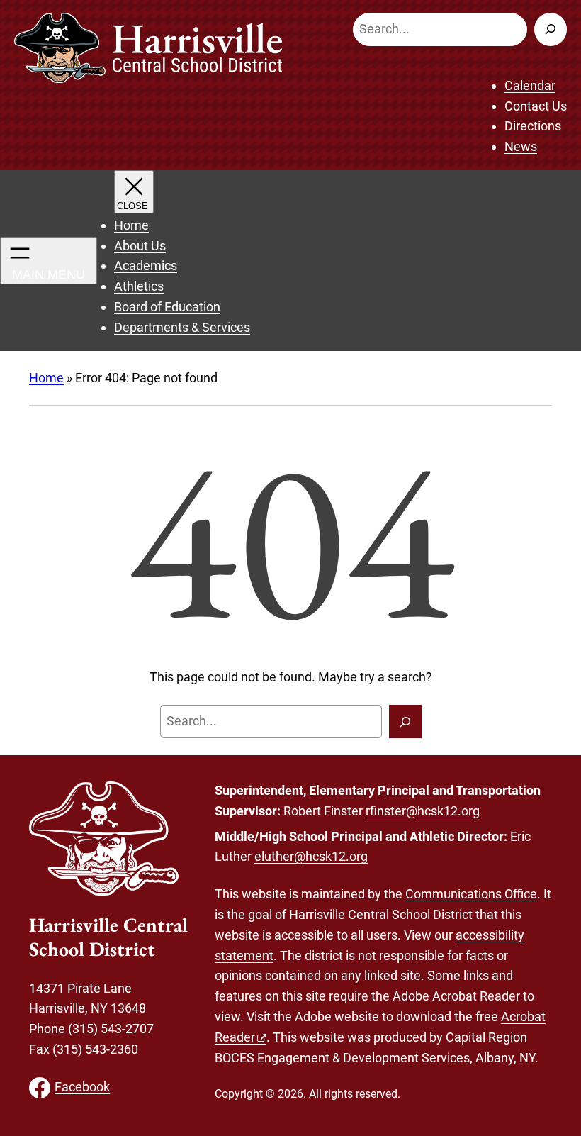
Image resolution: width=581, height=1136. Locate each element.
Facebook (82, 1086)
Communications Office (471, 893)
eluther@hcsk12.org (311, 856)
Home (46, 377)
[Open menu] (48, 260)
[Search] (550, 29)
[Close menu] (134, 191)
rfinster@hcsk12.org (423, 810)
